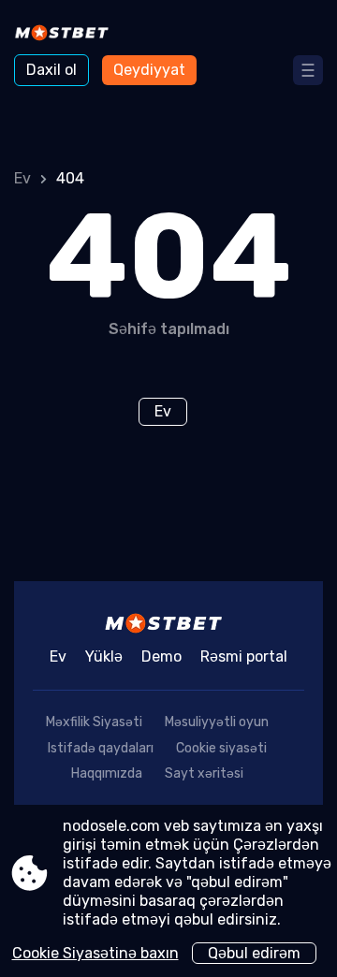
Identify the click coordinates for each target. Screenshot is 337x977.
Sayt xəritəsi (204, 773)
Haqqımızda (106, 773)
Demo (161, 656)
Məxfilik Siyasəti (94, 722)
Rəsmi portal (243, 656)
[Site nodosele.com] (66, 34)
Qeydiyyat (149, 70)
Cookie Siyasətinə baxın (95, 953)
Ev (22, 178)
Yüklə (104, 656)
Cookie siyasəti (221, 748)
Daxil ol (51, 70)
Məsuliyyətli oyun (217, 722)
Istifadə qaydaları (101, 748)
